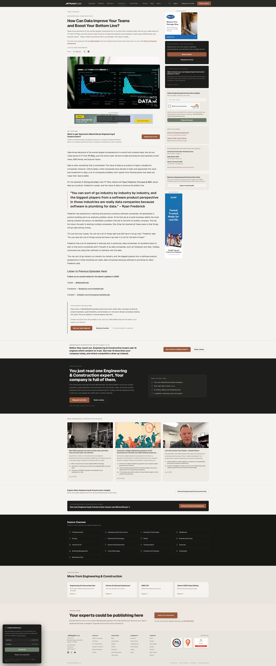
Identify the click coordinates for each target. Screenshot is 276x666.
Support (152, 655)
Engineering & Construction (80, 16)
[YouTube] (75, 652)
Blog (152, 3)
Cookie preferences (203, 663)
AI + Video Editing (97, 644)
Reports (113, 644)
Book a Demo (153, 652)
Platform (101, 3)
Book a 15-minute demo (166, 615)
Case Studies (115, 641)
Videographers (134, 644)
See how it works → (173, 84)
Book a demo (187, 54)
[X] (71, 652)
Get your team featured (81, 328)
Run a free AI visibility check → (177, 349)
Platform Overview (97, 638)
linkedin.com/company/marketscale (93, 295)
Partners (152, 649)
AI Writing (95, 641)
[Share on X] (84, 51)
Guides (132, 649)
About (159, 3)
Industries (121, 3)
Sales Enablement (97, 649)
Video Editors (134, 641)
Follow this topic (187, 120)
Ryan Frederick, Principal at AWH (137, 182)
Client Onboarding (116, 652)
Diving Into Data (91, 182)
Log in (175, 3)
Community (134, 3)
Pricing (145, 3)
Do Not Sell (193, 663)
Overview (92, 3)
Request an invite (188, 3)
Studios (113, 646)
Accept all (22, 649)
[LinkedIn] (68, 652)
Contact (152, 641)
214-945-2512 (197, 114)
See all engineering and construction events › (180, 167)
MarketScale (95, 41)
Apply (132, 652)
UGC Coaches (134, 646)
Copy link (78, 51)
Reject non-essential (22, 655)
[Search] (169, 3)
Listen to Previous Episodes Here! (87, 271)
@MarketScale (82, 282)
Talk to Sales (153, 644)
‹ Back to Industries (73, 12)
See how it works (102, 328)
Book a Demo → (71, 649)
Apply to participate (187, 185)
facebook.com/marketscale (91, 288)
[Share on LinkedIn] (88, 51)
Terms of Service (184, 663)
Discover (110, 3)
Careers (152, 646)
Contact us (70, 647)
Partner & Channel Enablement (178, 133)
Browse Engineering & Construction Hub (192, 491)
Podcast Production (97, 646)
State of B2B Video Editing (177, 138)
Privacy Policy (174, 663)
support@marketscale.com (176, 116)
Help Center (114, 655)
